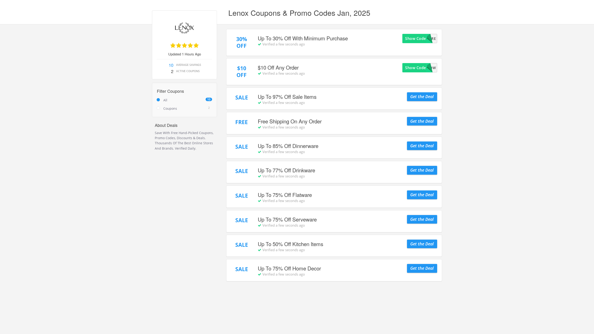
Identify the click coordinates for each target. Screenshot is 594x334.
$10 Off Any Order (278, 67)
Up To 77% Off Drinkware (286, 170)
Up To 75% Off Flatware (285, 194)
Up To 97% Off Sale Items (287, 96)
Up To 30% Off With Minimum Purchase (303, 38)
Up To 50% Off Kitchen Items (290, 243)
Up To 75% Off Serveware (287, 219)
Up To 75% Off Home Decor (289, 268)
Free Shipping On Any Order (290, 121)
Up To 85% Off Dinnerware (288, 145)
